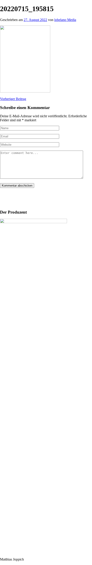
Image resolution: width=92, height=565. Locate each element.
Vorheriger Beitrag (13, 99)
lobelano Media (65, 20)
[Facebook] (6, 197)
